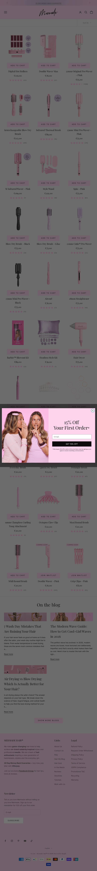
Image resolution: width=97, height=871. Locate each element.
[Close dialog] (92, 410)
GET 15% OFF (72, 444)
